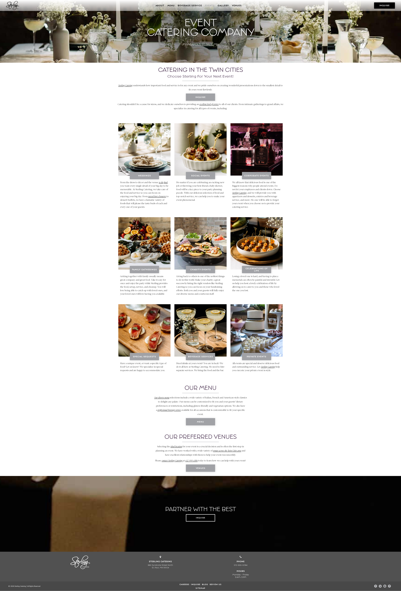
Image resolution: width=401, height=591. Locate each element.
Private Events (256, 356)
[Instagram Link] (384, 586)
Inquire (200, 97)
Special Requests (144, 356)
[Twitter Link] (380, 586)
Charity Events (200, 269)
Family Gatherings (144, 269)
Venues (237, 5)
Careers (184, 584)
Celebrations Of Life (257, 269)
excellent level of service (209, 104)
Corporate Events (256, 175)
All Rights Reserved (33, 586)
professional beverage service (169, 410)
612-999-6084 (191, 461)
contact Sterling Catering (172, 461)
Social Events (200, 175)
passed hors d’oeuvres (157, 196)
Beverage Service (190, 5)
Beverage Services (200, 356)
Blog (205, 584)
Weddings (144, 175)
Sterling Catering (125, 86)
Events (209, 5)
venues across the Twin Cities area (227, 451)
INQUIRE (384, 5)
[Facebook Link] (375, 586)
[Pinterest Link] (389, 586)
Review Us (215, 584)
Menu (171, 5)
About (159, 5)
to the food (163, 182)
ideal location (176, 447)
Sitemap (200, 588)
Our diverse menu (161, 398)
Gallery (223, 5)
